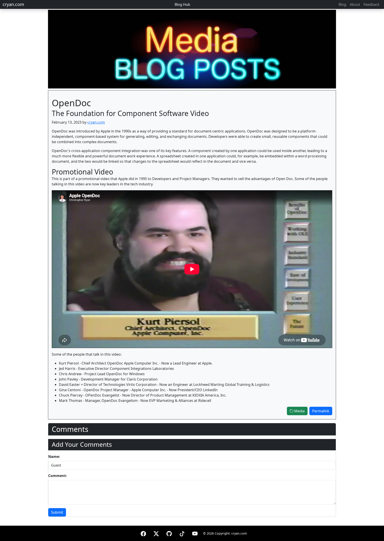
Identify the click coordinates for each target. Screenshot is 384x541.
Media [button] (299, 411)
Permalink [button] (320, 411)
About (355, 4)
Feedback (372, 4)
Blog (342, 4)
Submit (57, 512)
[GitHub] (169, 533)
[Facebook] (143, 533)
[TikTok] (182, 533)
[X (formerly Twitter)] (156, 533)
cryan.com (13, 4)
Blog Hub (182, 4)
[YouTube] (195, 533)
